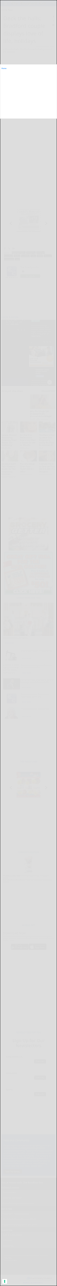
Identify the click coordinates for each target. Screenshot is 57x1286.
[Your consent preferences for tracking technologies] (4, 1281)
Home (3, 68)
